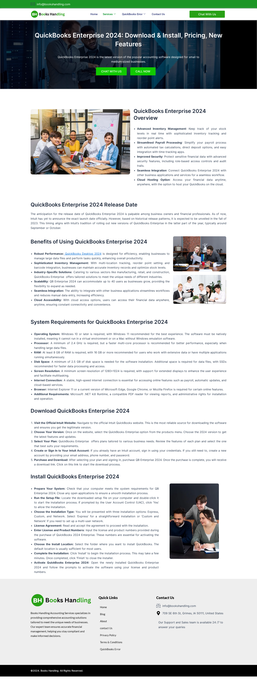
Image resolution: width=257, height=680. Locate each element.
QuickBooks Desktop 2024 (82, 253)
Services (108, 14)
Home (94, 14)
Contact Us (158, 14)
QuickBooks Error (132, 14)
